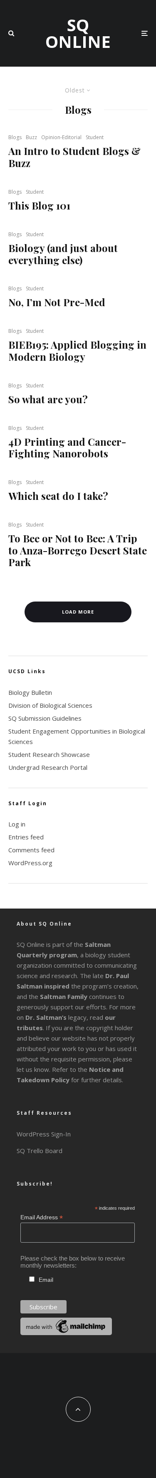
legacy (56, 1017)
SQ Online (78, 33)
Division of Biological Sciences (50, 705)
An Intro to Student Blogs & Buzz (74, 157)
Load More (78, 612)
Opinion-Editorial (61, 137)
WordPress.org (30, 863)
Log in (16, 824)
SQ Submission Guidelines (45, 718)
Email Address (41, 1217)
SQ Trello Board (39, 1150)
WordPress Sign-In (44, 1134)
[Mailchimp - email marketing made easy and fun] (66, 1332)
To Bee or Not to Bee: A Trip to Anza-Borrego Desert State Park (77, 550)
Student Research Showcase (49, 754)
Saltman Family (63, 996)
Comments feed (31, 850)
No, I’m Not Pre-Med (56, 302)
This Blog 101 (39, 206)
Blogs (15, 137)
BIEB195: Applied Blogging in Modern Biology (77, 351)
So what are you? (48, 399)
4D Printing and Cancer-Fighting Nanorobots (67, 448)
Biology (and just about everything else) (63, 254)
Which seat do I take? (58, 496)
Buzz (31, 137)
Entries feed (26, 837)
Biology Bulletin (30, 692)
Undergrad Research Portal (47, 767)
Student (95, 137)
